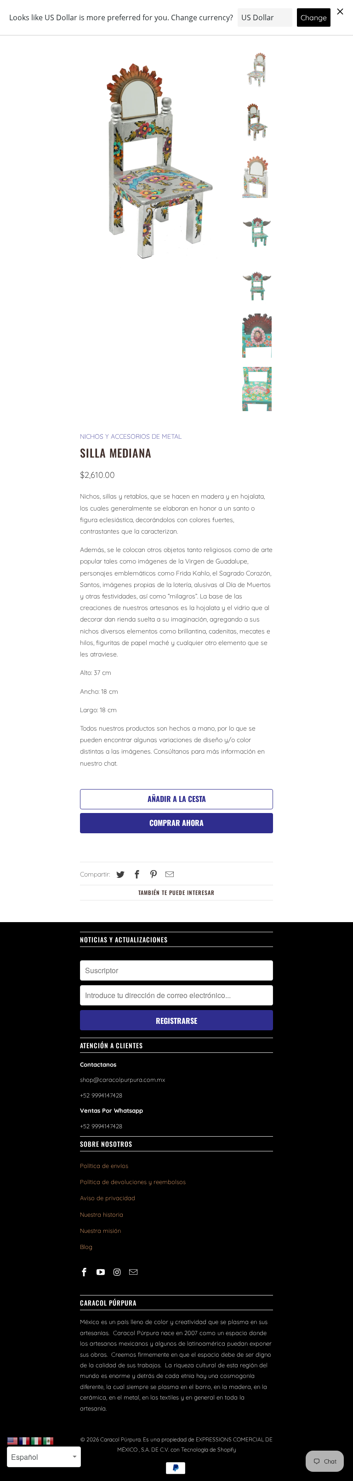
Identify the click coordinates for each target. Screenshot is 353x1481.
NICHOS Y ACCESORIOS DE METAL (131, 436)
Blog (86, 1246)
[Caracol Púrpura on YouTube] (102, 1272)
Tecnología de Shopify (208, 1449)
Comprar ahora (176, 822)
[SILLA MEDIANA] (157, 163)
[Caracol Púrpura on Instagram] (118, 1272)
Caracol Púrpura (120, 1439)
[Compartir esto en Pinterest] (152, 874)
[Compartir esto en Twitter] (119, 874)
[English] (13, 1440)
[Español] (49, 1440)
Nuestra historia (101, 1214)
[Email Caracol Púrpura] (134, 1272)
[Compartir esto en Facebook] (135, 874)
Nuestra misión (100, 1230)
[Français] (25, 1440)
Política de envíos (104, 1165)
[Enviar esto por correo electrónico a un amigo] (168, 874)
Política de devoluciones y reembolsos (133, 1181)
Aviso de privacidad (107, 1198)
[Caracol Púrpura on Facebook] (85, 1272)
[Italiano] (37, 1440)
